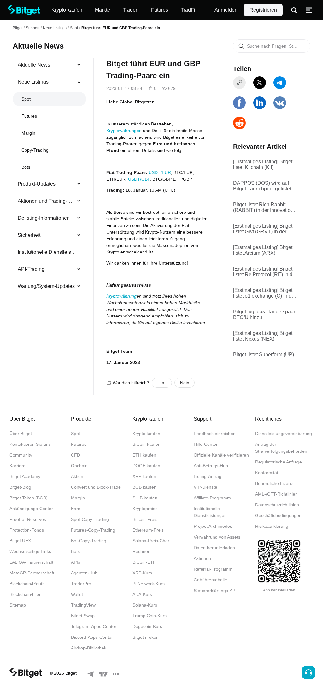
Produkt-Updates (37, 184)
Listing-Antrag (207, 476)
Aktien (77, 476)
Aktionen (202, 558)
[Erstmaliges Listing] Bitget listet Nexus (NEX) (262, 335)
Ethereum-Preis (148, 530)
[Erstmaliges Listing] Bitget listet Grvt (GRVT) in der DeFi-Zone (262, 229)
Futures (29, 116)
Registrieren (263, 10)
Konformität (266, 472)
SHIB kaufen (144, 497)
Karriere (17, 465)
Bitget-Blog (20, 487)
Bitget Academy (24, 476)
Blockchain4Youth (27, 583)
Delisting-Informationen (44, 218)
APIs (75, 562)
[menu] (49, 177)
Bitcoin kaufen (146, 444)
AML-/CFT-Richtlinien (276, 494)
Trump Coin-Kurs (149, 615)
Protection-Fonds (26, 530)
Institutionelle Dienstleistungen (47, 252)
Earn (75, 508)
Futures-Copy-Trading (93, 530)
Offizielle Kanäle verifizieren (221, 454)
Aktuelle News (34, 64)
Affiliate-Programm (212, 497)
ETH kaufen (144, 454)
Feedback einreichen (215, 433)
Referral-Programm (213, 569)
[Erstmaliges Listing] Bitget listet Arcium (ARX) (262, 250)
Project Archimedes (213, 526)
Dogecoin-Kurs (147, 626)
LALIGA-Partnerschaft (31, 562)
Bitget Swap (83, 615)
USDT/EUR (160, 172)
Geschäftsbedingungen (278, 515)
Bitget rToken (145, 637)
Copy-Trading (35, 150)
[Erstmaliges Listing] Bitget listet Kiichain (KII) (262, 164)
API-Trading (31, 269)
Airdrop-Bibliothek (88, 647)
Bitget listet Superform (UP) (263, 354)
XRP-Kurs (142, 572)
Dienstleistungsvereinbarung (283, 433)
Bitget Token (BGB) (28, 497)
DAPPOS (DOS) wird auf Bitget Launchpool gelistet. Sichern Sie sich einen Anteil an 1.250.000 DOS (265, 186)
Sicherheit (29, 235)
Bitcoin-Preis (144, 519)
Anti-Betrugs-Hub (211, 465)
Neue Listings (55, 28)
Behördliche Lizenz (274, 483)
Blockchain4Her (25, 594)
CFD (75, 454)
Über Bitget (20, 433)
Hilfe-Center (206, 444)
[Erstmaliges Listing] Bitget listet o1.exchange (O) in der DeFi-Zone (264, 293)
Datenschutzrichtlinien (277, 504)
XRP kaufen (144, 476)
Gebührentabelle (210, 579)
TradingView (83, 605)
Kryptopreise (145, 508)
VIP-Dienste (205, 487)
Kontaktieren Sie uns (30, 444)
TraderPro (81, 583)
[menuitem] (49, 65)
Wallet (77, 594)
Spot (74, 28)
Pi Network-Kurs (148, 583)
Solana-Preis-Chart (151, 540)
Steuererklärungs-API (215, 590)
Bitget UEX (20, 540)
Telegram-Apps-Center (93, 626)
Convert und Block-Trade (96, 487)
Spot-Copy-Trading (90, 519)
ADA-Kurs (142, 594)
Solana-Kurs (144, 605)
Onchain (79, 465)
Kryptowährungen (124, 130)
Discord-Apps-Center (92, 637)
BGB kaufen (144, 487)
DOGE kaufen (146, 465)
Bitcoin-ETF (144, 562)
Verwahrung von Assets (217, 536)
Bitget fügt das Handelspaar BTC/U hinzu (264, 314)
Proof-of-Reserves (27, 519)
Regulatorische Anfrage (278, 461)
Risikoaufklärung (271, 526)
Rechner (141, 551)
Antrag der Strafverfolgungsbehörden (281, 448)
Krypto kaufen (146, 433)
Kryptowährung (121, 296)
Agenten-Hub (84, 572)
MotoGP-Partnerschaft (31, 572)
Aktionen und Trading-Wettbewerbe (47, 201)
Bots (25, 167)
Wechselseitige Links (30, 551)
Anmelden (226, 10)
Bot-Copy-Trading (88, 540)
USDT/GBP (139, 179)
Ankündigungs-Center (31, 508)
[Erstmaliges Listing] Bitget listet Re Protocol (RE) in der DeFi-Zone (265, 271)
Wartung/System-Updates (46, 286)
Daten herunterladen (214, 547)
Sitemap (17, 605)
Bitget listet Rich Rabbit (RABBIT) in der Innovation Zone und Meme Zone (263, 207)
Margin (28, 133)
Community (20, 454)
